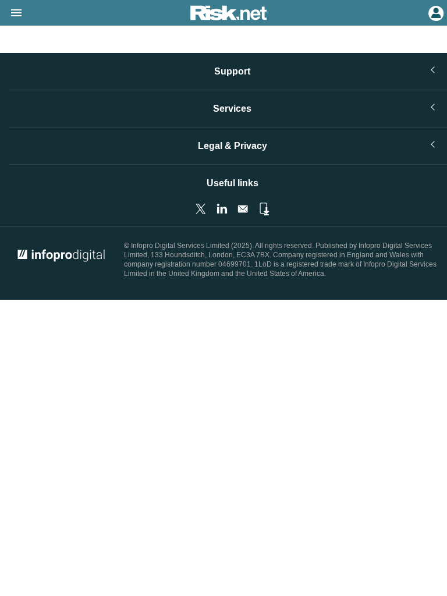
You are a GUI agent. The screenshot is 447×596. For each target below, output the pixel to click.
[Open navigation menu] (11, 13)
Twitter (201, 209)
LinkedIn (222, 209)
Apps (264, 209)
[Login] (434, 12)
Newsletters (243, 209)
